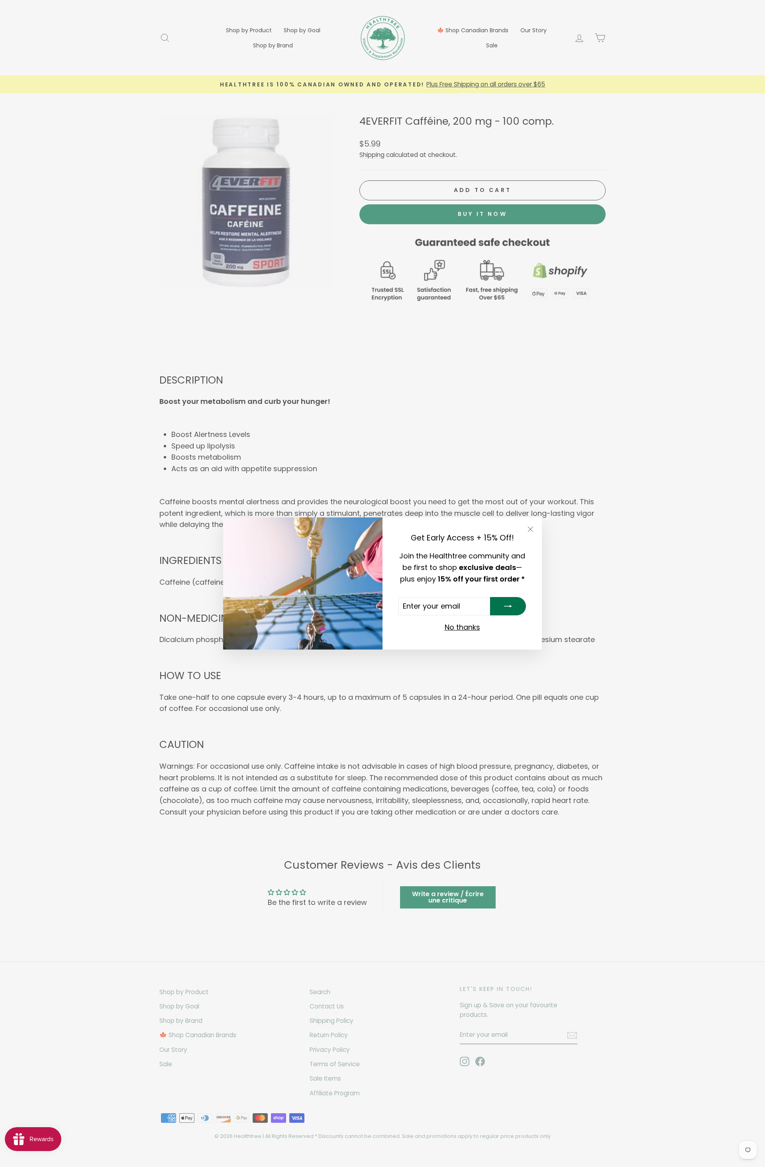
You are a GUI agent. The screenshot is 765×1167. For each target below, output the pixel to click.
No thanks (462, 627)
